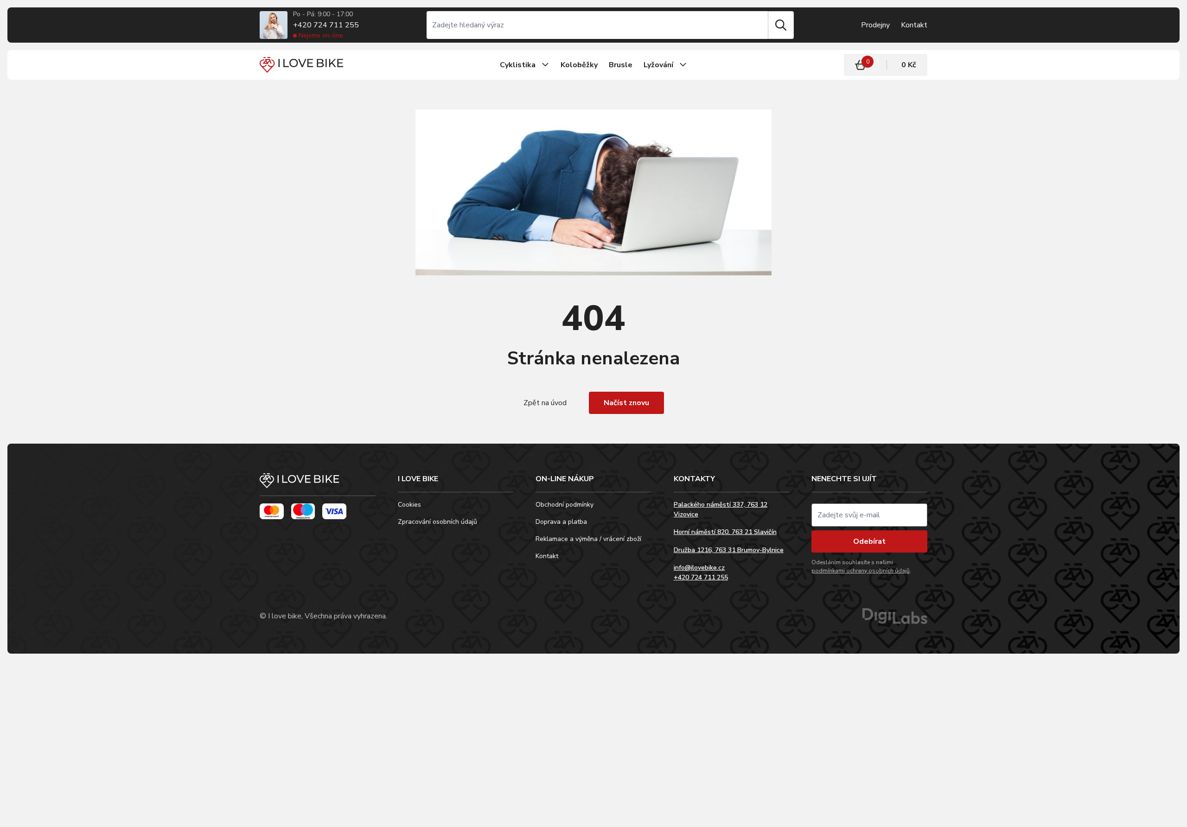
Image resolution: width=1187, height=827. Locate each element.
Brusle (620, 65)
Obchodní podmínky (565, 504)
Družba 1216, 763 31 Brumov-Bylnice (729, 550)
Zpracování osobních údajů (437, 521)
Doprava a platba (561, 521)
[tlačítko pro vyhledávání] (781, 25)
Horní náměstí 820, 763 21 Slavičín (725, 532)
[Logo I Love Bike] (301, 64)
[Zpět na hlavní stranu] (318, 484)
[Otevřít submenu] (545, 65)
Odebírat (869, 541)
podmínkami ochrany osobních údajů (860, 570)
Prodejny (875, 25)
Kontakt (914, 25)
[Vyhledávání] (597, 25)
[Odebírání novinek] (869, 515)
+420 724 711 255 (326, 25)
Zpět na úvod (545, 403)
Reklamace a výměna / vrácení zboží (588, 538)
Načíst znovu (626, 403)
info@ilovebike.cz (699, 567)
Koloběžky (579, 65)
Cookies (409, 504)
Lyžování (658, 65)
